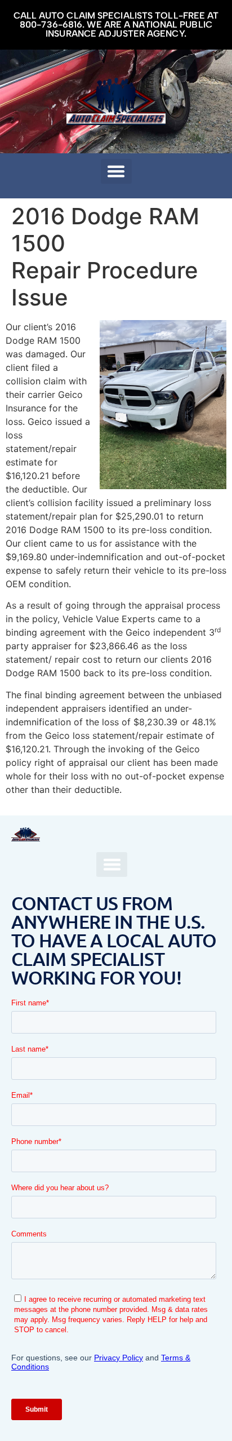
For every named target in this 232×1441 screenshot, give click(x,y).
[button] (116, 171)
